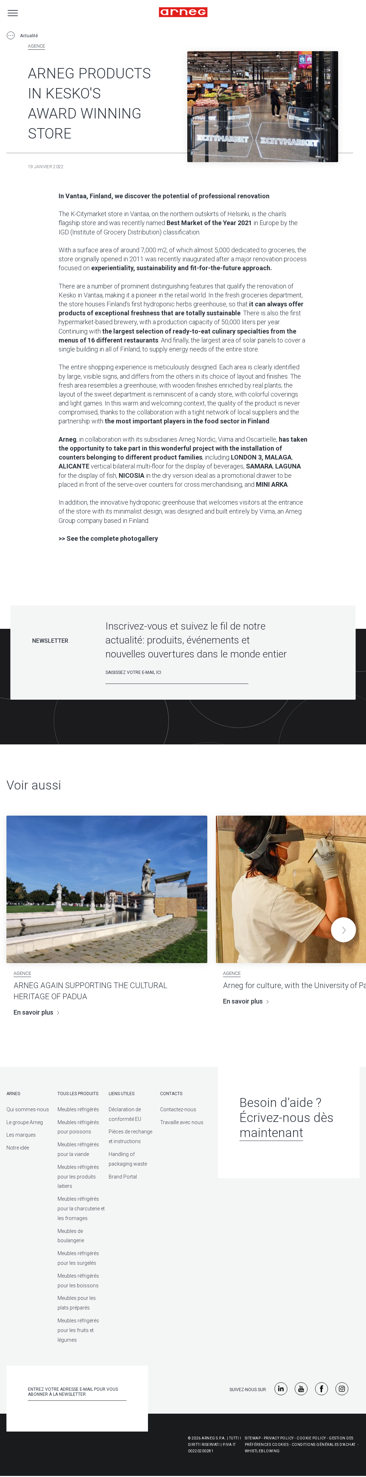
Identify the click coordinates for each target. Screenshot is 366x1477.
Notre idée (17, 1148)
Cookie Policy (311, 1438)
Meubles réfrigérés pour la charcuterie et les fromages (81, 1208)
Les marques (21, 1135)
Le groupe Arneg (24, 1122)
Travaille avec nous (181, 1122)
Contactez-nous (178, 1109)
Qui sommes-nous (27, 1109)
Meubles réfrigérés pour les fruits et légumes (78, 1330)
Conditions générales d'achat (324, 1445)
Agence (36, 46)
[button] (343, 929)
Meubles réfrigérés (78, 1109)
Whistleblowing (262, 1451)
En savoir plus (33, 1012)
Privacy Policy (279, 1438)
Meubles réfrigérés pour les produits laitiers (78, 1176)
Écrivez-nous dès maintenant (286, 1125)
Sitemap (253, 1438)
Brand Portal (123, 1177)
